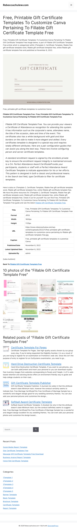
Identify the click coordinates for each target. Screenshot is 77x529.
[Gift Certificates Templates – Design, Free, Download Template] (47, 287)
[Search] (36, 429)
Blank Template (9, 498)
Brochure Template (10, 501)
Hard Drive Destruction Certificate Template (36, 364)
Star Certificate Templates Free (15, 451)
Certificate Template (11, 505)
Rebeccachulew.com (16, 5)
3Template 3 (8, 484)
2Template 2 (8, 481)
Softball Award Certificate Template (31, 401)
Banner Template (10, 495)
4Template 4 (8, 488)
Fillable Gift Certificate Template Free (50, 203)
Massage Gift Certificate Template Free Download (23, 454)
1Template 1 (8, 478)
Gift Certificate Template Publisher (31, 383)
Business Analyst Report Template (17, 457)
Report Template (9, 508)
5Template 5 (8, 491)
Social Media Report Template (15, 447)
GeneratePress (53, 526)
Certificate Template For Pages (29, 347)
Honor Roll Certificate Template (15, 461)
